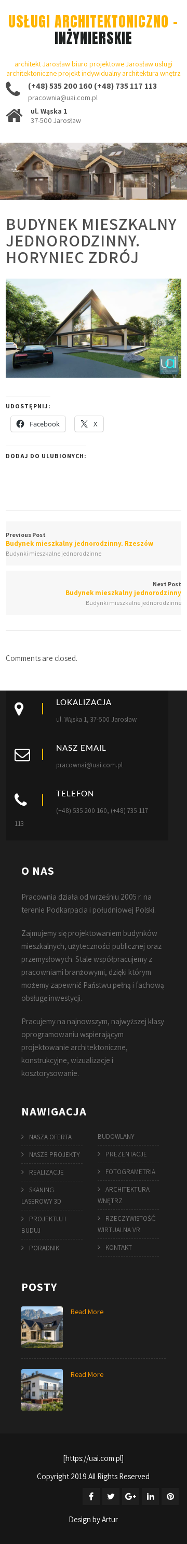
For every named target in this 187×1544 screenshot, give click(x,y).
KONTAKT (118, 1247)
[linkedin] (150, 1496)
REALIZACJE (46, 1172)
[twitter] (110, 1496)
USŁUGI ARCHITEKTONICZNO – (93, 29)
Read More (87, 1311)
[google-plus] (130, 1496)
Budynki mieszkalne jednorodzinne (53, 553)
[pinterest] (170, 1496)
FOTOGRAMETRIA (130, 1171)
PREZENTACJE (126, 1154)
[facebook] (91, 1496)
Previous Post (79, 539)
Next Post (123, 588)
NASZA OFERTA (50, 1137)
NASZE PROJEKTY (54, 1154)
